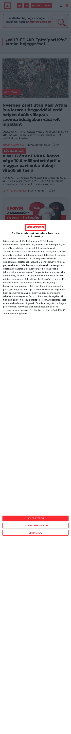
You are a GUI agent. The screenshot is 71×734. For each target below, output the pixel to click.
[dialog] (35, 477)
